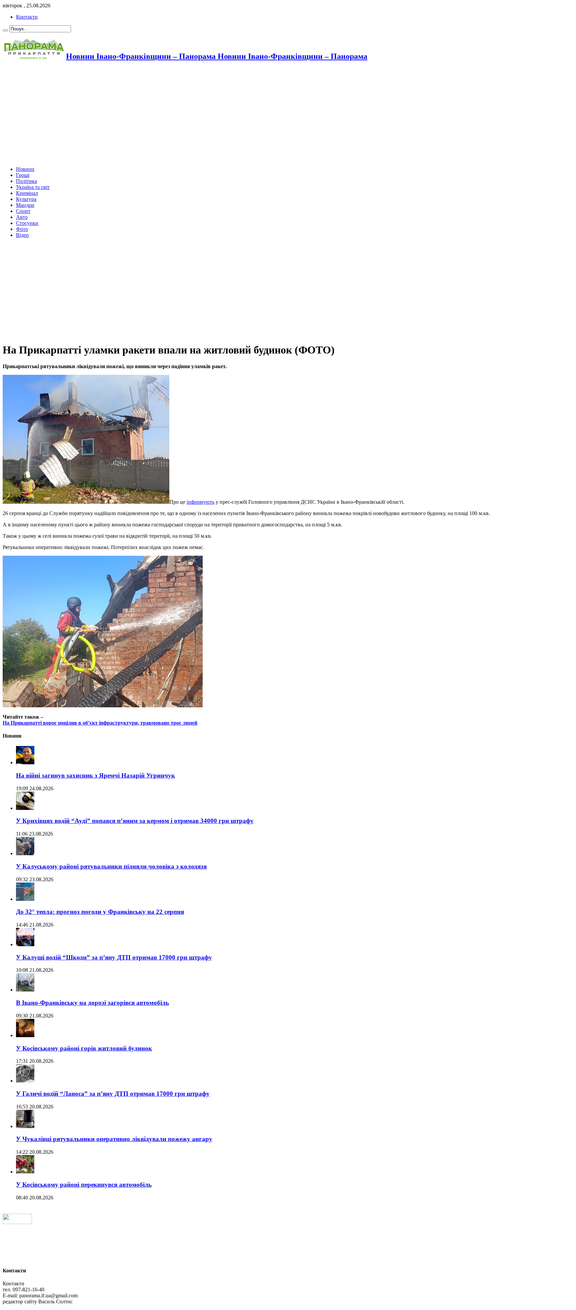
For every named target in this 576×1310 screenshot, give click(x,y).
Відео (22, 235)
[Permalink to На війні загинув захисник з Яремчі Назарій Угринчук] (25, 762)
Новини (25, 169)
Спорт (23, 211)
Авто (22, 217)
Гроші (22, 175)
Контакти (27, 17)
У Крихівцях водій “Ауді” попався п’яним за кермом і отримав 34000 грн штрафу (135, 820)
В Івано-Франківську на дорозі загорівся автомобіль (92, 1002)
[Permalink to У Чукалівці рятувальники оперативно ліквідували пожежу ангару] (25, 1126)
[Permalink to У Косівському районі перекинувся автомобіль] (25, 1171)
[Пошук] (5, 30)
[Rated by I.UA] (17, 1222)
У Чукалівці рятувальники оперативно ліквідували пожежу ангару (114, 1138)
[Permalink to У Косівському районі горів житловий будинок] (25, 1035)
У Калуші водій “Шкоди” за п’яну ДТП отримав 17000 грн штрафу (114, 957)
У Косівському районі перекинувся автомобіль (84, 1184)
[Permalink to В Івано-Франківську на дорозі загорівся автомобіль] (25, 989)
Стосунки (27, 223)
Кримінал (27, 193)
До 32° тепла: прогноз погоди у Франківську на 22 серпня (100, 911)
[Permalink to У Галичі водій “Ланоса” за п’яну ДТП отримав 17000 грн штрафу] (25, 1080)
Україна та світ (33, 187)
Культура (26, 199)
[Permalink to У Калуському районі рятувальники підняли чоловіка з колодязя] (25, 853)
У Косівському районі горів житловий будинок (84, 1048)
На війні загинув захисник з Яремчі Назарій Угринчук (95, 775)
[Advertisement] (203, 114)
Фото (22, 229)
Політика (26, 181)
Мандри (25, 205)
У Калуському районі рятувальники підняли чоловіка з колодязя (111, 866)
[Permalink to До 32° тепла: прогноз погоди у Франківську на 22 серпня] (25, 899)
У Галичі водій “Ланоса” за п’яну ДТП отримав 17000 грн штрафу (113, 1093)
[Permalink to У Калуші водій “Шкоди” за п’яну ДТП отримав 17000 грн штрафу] (25, 944)
